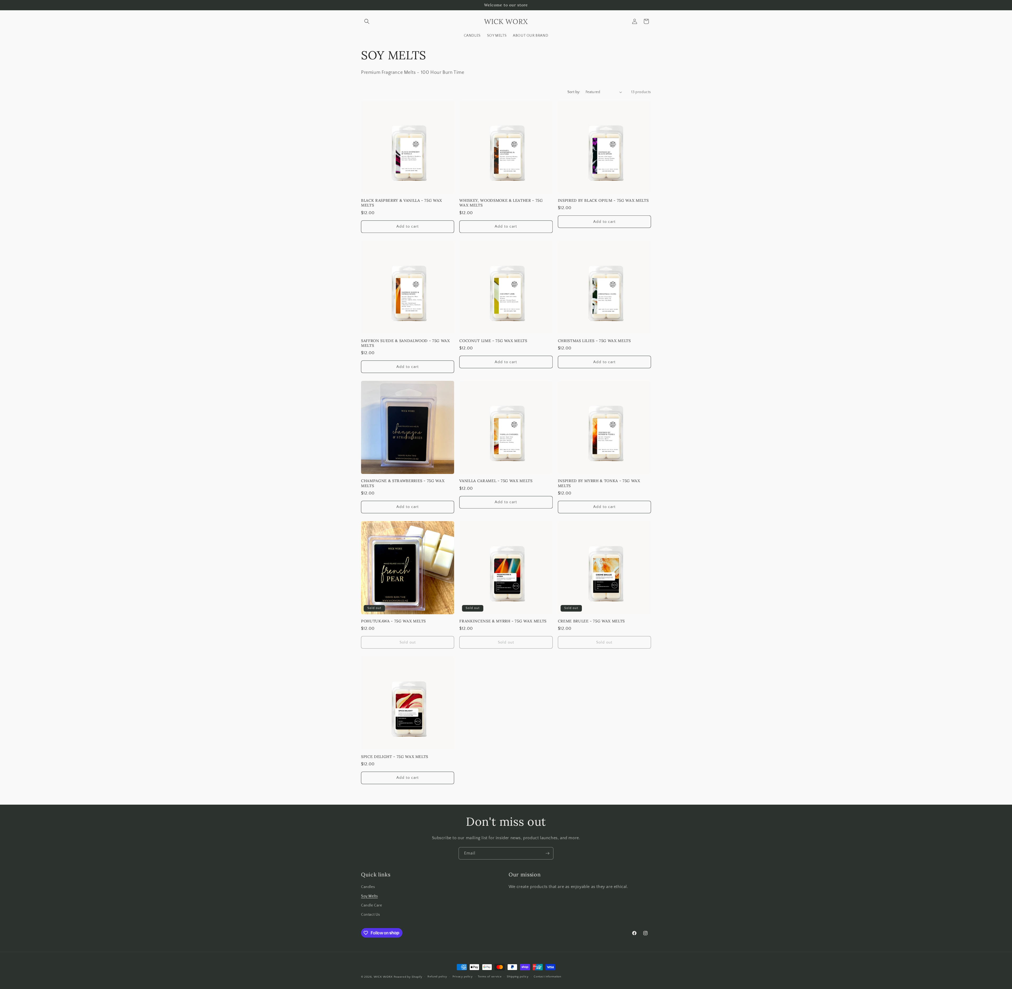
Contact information (547, 976)
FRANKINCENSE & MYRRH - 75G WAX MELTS (503, 621)
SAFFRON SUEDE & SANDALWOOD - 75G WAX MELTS (405, 343)
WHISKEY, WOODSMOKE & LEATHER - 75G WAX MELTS (501, 203)
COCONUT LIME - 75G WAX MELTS (493, 340)
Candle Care (371, 905)
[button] (367, 21)
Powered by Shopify (408, 976)
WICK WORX (383, 976)
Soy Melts (369, 896)
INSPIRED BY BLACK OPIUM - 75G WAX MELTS (603, 200)
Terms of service (490, 976)
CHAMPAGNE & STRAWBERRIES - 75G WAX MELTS (402, 483)
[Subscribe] (547, 853)
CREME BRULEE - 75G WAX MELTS (591, 621)
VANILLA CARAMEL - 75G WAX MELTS (495, 480)
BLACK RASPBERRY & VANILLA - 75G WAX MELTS (401, 203)
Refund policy (437, 976)
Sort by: (573, 92)
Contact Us (370, 915)
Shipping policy (518, 976)
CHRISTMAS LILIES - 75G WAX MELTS (594, 340)
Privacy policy (463, 976)
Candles (368, 887)
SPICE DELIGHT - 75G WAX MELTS (394, 756)
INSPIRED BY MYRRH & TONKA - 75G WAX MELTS (599, 483)
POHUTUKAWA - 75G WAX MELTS (393, 621)
